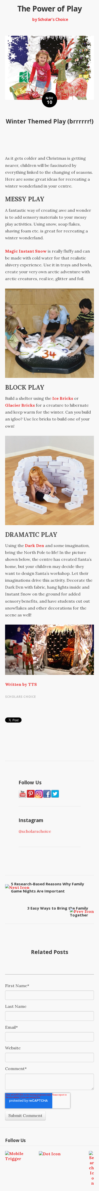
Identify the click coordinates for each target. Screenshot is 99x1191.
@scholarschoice (35, 831)
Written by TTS (21, 684)
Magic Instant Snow (26, 251)
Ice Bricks (62, 398)
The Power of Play (49, 8)
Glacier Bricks (20, 405)
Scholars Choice (20, 696)
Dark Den (34, 545)
